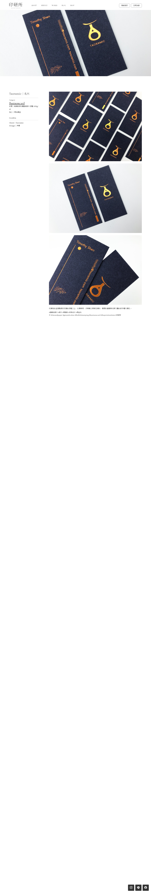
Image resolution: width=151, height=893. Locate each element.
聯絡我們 (124, 5)
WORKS (54, 5)
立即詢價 (136, 5)
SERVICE (44, 5)
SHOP (72, 5)
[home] (15, 5)
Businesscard (17, 103)
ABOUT (34, 5)
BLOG (64, 5)
